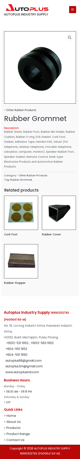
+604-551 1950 (16, 354)
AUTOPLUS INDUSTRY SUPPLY (26, 14)
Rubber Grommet (21, 179)
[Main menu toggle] (72, 9)
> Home (10, 415)
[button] (69, 37)
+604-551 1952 (16, 349)
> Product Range (17, 434)
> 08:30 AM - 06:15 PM (18, 392)
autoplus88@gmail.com (23, 360)
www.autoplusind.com (22, 372)
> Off (7, 402)
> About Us (12, 422)
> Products (12, 428)
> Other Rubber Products (20, 110)
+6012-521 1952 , (18, 343)
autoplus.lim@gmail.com (24, 366)
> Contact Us (14, 440)
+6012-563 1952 (42, 343)
